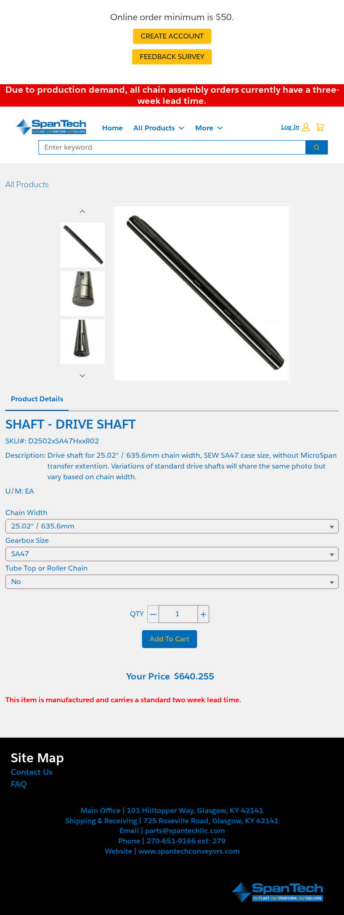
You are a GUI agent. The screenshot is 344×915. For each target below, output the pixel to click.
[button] (295, 127)
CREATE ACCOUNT (172, 36)
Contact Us (31, 772)
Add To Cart (169, 639)
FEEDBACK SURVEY (172, 56)
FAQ (19, 784)
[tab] (82, 245)
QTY (137, 614)
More (204, 128)
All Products (154, 128)
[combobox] (168, 147)
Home (112, 128)
